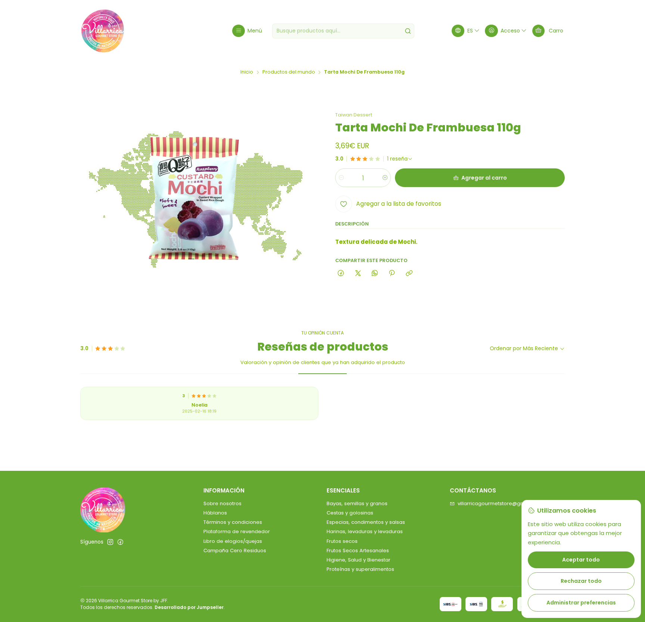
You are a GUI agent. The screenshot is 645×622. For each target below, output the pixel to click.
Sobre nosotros (222, 503)
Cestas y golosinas (350, 512)
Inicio (246, 72)
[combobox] (343, 31)
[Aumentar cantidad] (384, 178)
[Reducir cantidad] (341, 178)
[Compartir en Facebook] (341, 273)
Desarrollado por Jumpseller (189, 607)
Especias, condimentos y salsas (366, 522)
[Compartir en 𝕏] (358, 273)
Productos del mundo (288, 72)
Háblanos (215, 512)
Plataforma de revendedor (236, 531)
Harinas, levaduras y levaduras (365, 531)
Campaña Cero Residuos (234, 550)
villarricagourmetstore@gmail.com (500, 503)
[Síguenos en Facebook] (120, 542)
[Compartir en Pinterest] (392, 273)
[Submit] (408, 31)
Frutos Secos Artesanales (358, 550)
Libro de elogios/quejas (232, 541)
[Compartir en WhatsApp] (374, 273)
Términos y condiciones (232, 522)
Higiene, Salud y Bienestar (358, 559)
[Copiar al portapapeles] (409, 273)
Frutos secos (342, 541)
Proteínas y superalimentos (360, 569)
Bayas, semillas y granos (357, 503)
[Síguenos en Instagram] (110, 542)
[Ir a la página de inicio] (102, 31)
